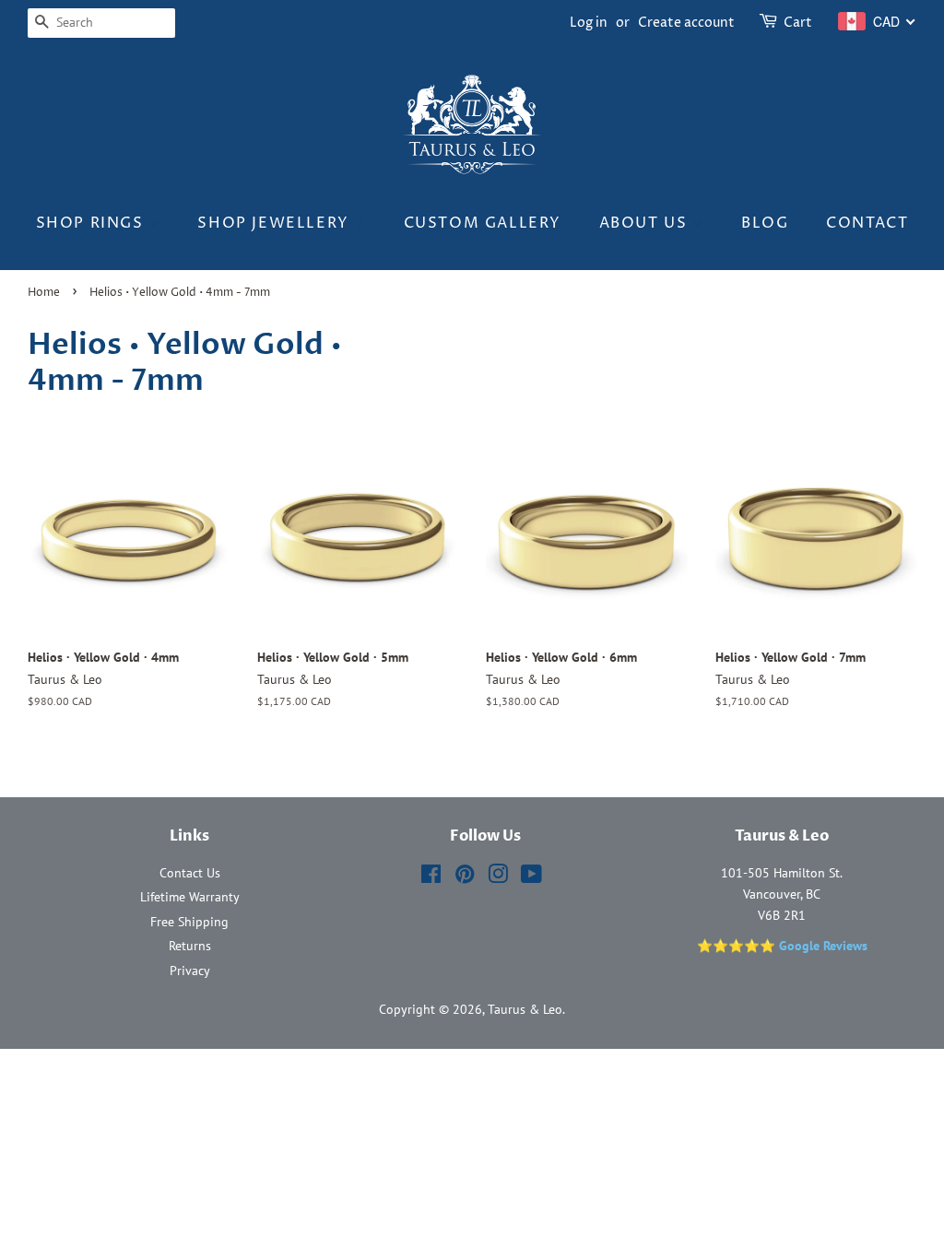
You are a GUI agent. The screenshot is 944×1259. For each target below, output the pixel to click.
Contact (867, 223)
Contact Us (189, 873)
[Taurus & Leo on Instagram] (498, 877)
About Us (645, 223)
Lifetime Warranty (190, 896)
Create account (686, 22)
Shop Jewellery (275, 223)
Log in (589, 22)
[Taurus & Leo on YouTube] (531, 877)
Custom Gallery (482, 223)
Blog (764, 223)
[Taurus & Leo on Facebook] (431, 877)
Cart (798, 22)
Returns (190, 945)
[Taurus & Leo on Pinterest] (464, 877)
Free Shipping (189, 921)
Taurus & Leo (525, 1009)
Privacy (190, 970)
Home (44, 292)
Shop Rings (92, 223)
